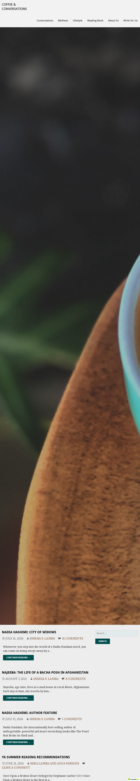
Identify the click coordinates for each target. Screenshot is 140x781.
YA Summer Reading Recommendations (36, 757)
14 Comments (72, 638)
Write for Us (130, 20)
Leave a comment (16, 767)
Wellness (63, 20)
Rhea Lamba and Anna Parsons (54, 763)
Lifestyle (77, 20)
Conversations (45, 20)
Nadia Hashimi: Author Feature (29, 713)
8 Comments (76, 679)
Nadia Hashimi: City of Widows (29, 632)
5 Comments (72, 719)
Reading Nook (95, 20)
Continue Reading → (18, 657)
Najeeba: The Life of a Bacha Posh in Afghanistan (45, 672)
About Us (113, 20)
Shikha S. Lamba (42, 638)
